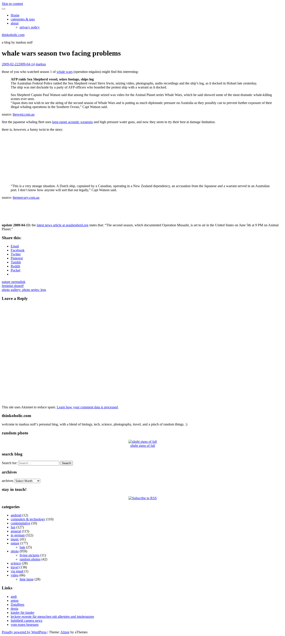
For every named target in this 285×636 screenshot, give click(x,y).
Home (15, 15)
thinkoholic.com (13, 35)
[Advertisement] (263, 145)
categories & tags (23, 19)
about (14, 23)
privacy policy (30, 27)
